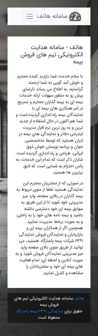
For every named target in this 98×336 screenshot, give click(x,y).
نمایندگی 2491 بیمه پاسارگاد (39, 311)
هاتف (79, 298)
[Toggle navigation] (29, 16)
